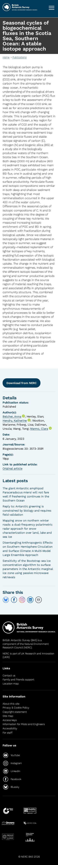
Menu (51, 8)
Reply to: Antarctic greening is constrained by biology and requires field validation (27, 510)
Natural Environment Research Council (26, 645)
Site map (8, 715)
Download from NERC (21, 383)
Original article (12, 468)
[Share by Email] (38, 600)
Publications (19, 57)
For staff (7, 732)
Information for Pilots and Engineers (24, 724)
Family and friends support (18, 679)
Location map (11, 683)
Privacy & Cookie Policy (16, 707)
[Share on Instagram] (22, 600)
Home (6, 57)
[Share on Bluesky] (6, 600)
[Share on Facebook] (14, 600)
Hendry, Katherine (15, 420)
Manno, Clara (39, 428)
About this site (11, 703)
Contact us (9, 675)
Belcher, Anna (12, 416)
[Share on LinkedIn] (30, 600)
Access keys (10, 720)
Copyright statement (15, 711)
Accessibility (10, 728)
